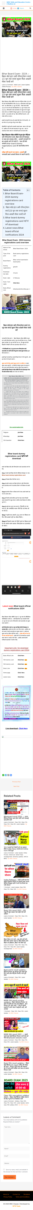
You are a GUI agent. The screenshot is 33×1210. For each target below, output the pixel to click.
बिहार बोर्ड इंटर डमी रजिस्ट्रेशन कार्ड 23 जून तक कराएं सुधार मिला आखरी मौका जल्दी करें (17, 210)
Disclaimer (27, 1194)
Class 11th (24, 822)
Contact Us (16, 1194)
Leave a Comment (7, 84)
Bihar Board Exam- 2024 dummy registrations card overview (14, 198)
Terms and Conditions (23, 1197)
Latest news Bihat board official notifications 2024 (14, 231)
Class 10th (18, 822)
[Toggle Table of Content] (27, 190)
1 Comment (7, 887)
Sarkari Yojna (19, 854)
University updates (18, 856)
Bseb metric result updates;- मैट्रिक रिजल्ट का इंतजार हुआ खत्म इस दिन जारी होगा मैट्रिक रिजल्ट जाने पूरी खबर (15, 972)
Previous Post (16, 781)
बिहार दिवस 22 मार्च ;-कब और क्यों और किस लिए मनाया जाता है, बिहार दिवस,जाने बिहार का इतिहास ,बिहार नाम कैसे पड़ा (16, 941)
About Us (6, 1194)
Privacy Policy (7, 1197)
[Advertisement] (16, 55)
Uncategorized (8, 856)
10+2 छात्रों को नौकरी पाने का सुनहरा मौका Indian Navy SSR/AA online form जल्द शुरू (16, 849)
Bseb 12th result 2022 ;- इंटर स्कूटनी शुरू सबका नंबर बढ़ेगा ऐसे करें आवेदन (15, 912)
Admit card (17, 84)
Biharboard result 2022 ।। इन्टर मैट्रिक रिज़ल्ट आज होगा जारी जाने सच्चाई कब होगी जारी (16, 818)
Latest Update (25, 84)
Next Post (16, 786)
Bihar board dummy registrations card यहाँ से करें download (16, 221)
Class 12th (7, 824)
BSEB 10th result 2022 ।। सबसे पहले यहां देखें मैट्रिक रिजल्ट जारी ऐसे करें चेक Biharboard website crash (16, 1036)
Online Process (6, 86)
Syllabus (17, 1101)
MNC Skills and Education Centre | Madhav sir (18, 3)
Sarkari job (12, 854)
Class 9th (13, 824)
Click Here (23, 728)
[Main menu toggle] (4, 8)
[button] (30, 8)
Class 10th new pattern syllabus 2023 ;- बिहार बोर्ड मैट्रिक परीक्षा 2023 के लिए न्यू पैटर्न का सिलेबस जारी (16, 1097)
